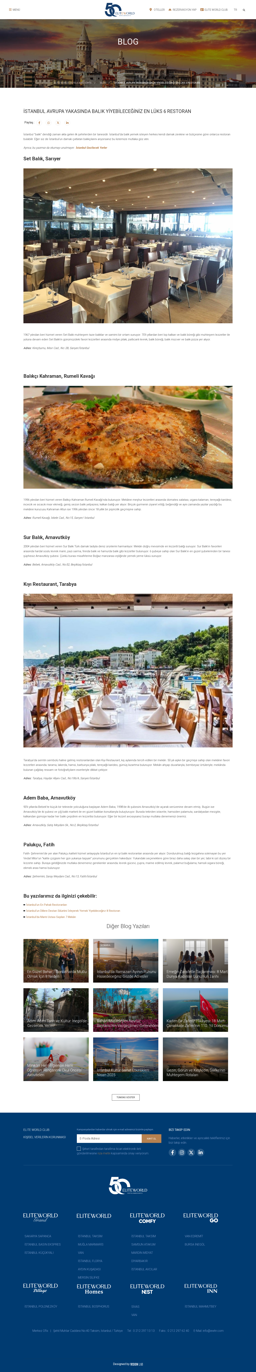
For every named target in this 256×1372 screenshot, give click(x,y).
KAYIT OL (151, 1138)
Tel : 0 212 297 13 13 (141, 1331)
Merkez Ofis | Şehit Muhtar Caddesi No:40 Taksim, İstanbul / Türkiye (77, 1331)
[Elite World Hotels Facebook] (39, 123)
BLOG (103, 82)
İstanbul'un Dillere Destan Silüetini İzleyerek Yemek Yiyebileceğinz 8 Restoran (73, 910)
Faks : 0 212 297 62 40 (174, 1331)
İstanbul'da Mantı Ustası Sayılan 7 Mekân (51, 917)
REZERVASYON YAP (184, 9)
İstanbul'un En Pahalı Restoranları (46, 904)
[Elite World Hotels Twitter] (58, 123)
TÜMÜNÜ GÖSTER (126, 1097)
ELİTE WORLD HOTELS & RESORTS (73, 82)
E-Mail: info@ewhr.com (209, 1331)
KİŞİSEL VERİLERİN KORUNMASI (44, 1137)
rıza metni (104, 1153)
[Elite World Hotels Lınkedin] (67, 123)
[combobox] (235, 10)
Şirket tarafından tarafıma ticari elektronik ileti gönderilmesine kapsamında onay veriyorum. (113, 1151)
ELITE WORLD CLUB (216, 9)
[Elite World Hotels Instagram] (48, 123)
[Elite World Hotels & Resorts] (245, 9)
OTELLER (159, 9)
